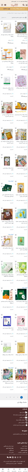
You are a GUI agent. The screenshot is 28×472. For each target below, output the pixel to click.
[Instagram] (2, 5)
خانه (26, 13)
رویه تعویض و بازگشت (22, 452)
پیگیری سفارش (13, 1)
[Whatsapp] (18, 457)
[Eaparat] (15, 457)
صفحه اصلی (24, 446)
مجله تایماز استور (10, 448)
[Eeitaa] (12, 457)
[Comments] (7, 457)
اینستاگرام (11, 450)
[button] (26, 5)
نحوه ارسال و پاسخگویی (9, 446)
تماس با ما (11, 452)
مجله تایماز (18, 1)
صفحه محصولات (23, 448)
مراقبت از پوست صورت (19, 13)
